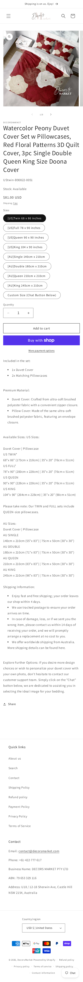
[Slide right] (51, 114)
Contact (14, 778)
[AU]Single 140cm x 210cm (26, 257)
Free (15, 203)
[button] (8, 16)
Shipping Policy (19, 787)
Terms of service (43, 966)
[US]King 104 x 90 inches (25, 247)
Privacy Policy (18, 816)
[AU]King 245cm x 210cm (25, 285)
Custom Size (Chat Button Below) (32, 295)
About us (15, 758)
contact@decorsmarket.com (39, 851)
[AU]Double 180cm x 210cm (27, 266)
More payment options (42, 350)
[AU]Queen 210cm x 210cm (27, 276)
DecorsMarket (25, 959)
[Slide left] (32, 114)
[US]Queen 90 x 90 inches (26, 237)
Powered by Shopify (44, 959)
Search (13, 768)
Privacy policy (22, 966)
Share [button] (12, 704)
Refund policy (18, 797)
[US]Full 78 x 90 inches (24, 228)
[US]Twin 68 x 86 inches (25, 218)
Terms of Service (20, 826)
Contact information (43, 972)
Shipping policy (64, 966)
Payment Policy (19, 807)
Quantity (8, 304)
